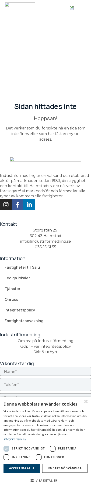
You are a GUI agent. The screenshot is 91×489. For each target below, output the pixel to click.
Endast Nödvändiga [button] (65, 468)
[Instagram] (6, 204)
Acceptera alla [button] (21, 468)
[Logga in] (72, 8)
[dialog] (45, 443)
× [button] (86, 401)
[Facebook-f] (17, 204)
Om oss (11, 299)
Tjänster (12, 288)
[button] (82, 8)
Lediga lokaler (17, 278)
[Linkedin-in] (29, 204)
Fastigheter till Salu (22, 267)
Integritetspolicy (20, 310)
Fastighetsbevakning (24, 320)
